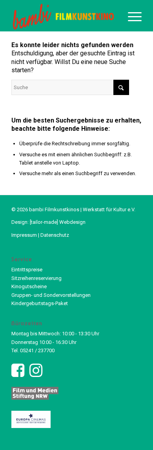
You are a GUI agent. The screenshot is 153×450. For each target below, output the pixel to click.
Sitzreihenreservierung (36, 278)
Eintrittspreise (26, 270)
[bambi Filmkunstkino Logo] (63, 15)
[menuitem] (131, 15)
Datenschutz (54, 235)
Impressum (24, 235)
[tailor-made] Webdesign (58, 222)
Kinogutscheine (29, 286)
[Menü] (131, 15)
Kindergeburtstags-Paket (39, 303)
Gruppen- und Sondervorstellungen (51, 295)
